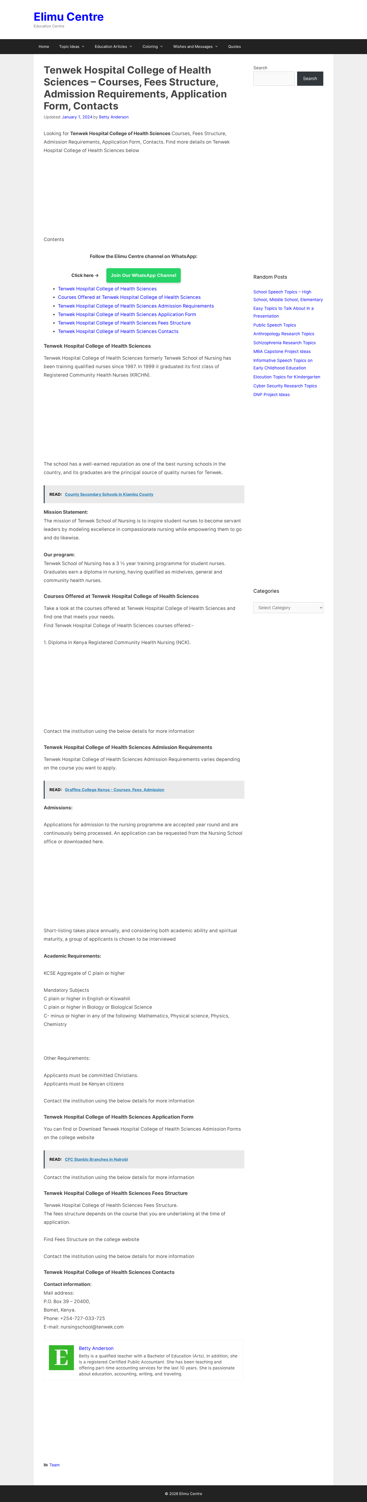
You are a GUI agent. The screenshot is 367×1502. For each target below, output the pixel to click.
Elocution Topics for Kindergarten (286, 376)
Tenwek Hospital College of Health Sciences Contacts (118, 331)
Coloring (150, 46)
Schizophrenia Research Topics (284, 342)
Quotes (234, 46)
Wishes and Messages (193, 46)
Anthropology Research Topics (283, 333)
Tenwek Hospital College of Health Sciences (107, 289)
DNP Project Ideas (271, 394)
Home (44, 46)
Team (54, 1464)
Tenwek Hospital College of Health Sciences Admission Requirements (136, 306)
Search (260, 67)
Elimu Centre (69, 16)
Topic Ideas (69, 46)
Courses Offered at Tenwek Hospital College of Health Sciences (129, 297)
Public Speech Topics (274, 325)
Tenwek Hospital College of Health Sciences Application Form (127, 314)
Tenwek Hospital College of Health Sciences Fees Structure (124, 323)
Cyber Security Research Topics (285, 385)
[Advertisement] (143, 198)
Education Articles (111, 46)
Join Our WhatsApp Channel (143, 275)
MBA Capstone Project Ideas (282, 351)
